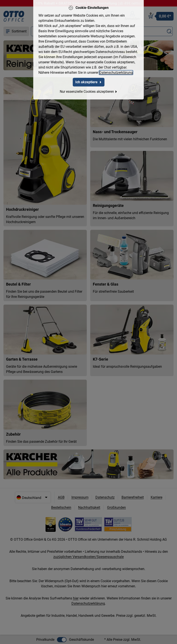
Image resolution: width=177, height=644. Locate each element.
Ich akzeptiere (86, 82)
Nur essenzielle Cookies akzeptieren (87, 91)
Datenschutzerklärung (116, 72)
